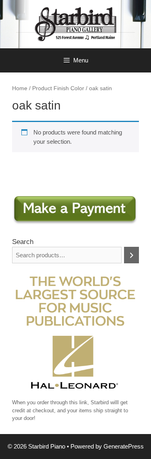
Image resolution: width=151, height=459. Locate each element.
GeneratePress (123, 446)
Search (22, 242)
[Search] (131, 255)
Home (19, 88)
